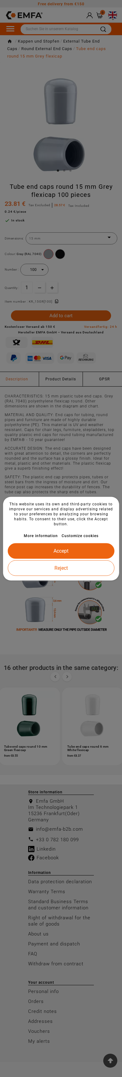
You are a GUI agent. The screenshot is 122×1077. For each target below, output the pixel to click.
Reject (61, 568)
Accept (61, 551)
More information (41, 535)
